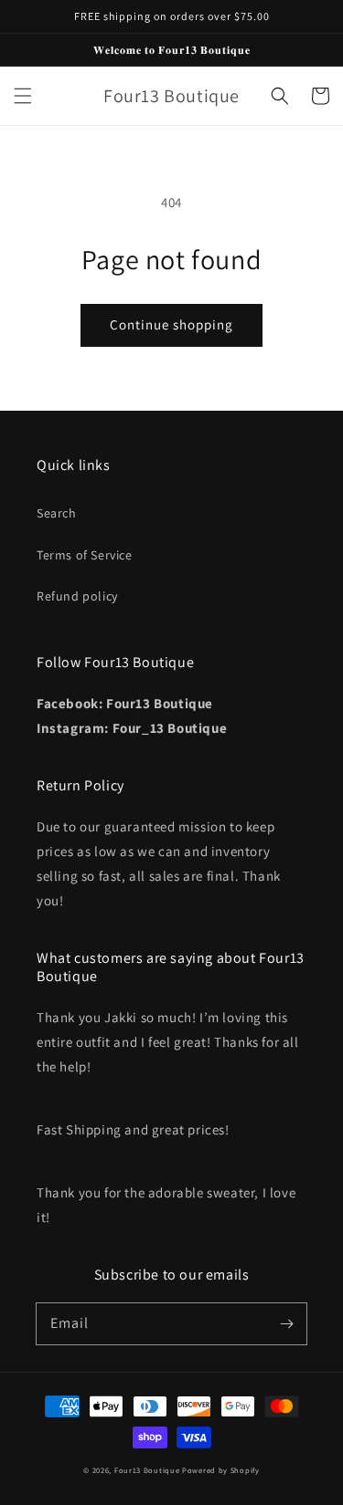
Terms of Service (85, 555)
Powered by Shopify (221, 1470)
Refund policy (77, 596)
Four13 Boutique (147, 1470)
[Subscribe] (286, 1323)
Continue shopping (171, 324)
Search (57, 513)
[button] (23, 96)
